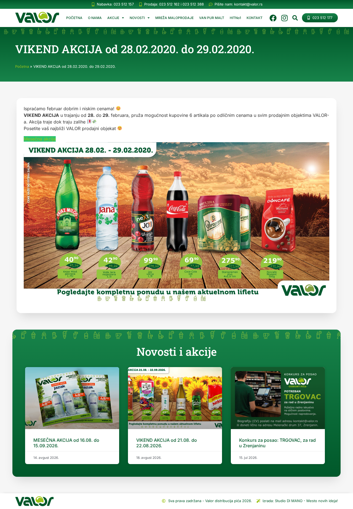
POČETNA (74, 18)
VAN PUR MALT (211, 18)
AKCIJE (113, 18)
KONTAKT (255, 18)
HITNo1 (235, 18)
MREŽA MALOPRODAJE (174, 18)
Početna (22, 66)
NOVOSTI (137, 18)
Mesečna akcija (40, 139)
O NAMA (95, 18)
